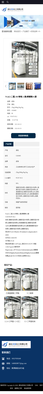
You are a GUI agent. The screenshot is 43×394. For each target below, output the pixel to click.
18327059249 (16, 359)
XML (36, 385)
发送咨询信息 (23, 136)
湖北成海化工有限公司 (26, 385)
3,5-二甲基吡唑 (29, 321)
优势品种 (34, 31)
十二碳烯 (30, 293)
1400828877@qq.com (19, 363)
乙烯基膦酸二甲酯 (12, 293)
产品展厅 (26, 31)
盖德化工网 (18, 388)
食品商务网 (27, 388)
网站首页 (17, 31)
